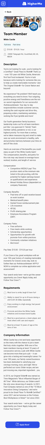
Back (9, 12)
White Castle (9, 39)
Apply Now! (24, 425)
